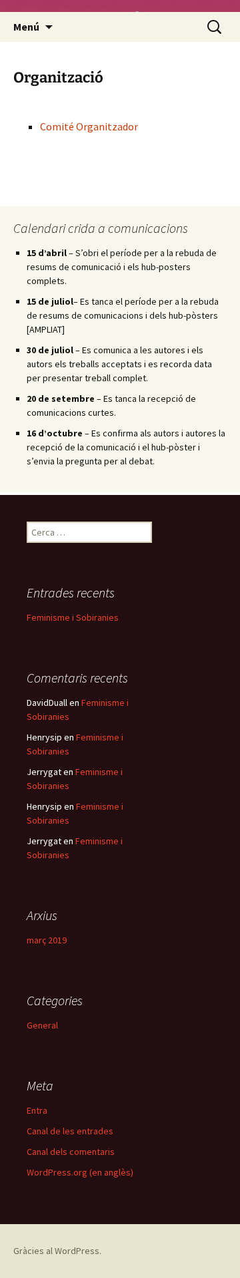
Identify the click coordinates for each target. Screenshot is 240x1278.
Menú (26, 26)
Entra (37, 1110)
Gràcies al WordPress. (57, 1251)
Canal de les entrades (70, 1131)
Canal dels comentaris (71, 1152)
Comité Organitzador (89, 126)
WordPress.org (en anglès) (80, 1172)
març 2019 (47, 940)
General (42, 1025)
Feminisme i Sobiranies (73, 617)
